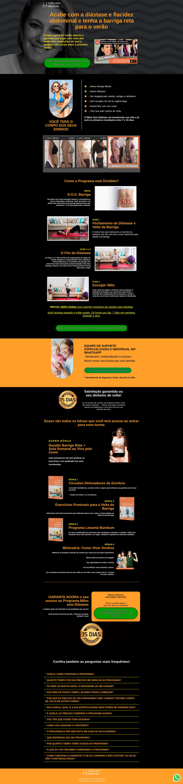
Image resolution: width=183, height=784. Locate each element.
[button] (46, 152)
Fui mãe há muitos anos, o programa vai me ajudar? (80, 686)
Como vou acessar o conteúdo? (68, 725)
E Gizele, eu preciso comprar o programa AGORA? (79, 713)
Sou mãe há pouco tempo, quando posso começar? (80, 692)
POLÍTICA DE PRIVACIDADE (96, 779)
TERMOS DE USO (83, 779)
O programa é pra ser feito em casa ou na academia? (81, 731)
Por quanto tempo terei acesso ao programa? (77, 743)
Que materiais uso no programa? (68, 737)
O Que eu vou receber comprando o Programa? (78, 749)
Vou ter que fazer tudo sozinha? (68, 719)
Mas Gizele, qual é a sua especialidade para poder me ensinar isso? (91, 707)
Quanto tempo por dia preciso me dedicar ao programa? (84, 680)
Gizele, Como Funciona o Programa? (70, 674)
